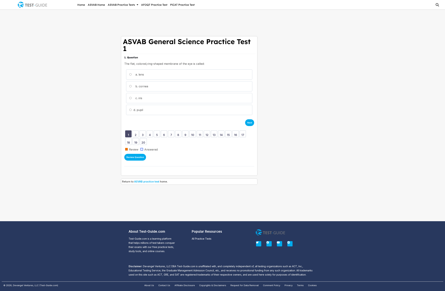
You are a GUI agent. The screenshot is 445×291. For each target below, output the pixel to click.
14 (222, 135)
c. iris (138, 98)
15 (229, 135)
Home (81, 4)
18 (129, 141)
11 (201, 135)
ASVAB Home (96, 4)
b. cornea (141, 86)
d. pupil (138, 110)
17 (243, 135)
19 (136, 141)
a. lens (139, 74)
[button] (437, 5)
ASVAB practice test (146, 181)
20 (144, 141)
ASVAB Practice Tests (121, 4)
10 (193, 135)
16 (236, 135)
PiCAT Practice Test (182, 4)
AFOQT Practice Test (154, 4)
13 (214, 135)
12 (207, 135)
